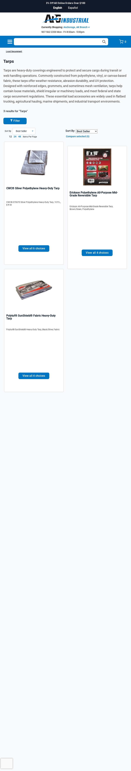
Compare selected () (77, 136)
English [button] (57, 7)
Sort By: (70, 130)
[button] (23, 131)
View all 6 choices (34, 248)
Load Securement (14, 51)
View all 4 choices (97, 252)
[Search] (104, 41)
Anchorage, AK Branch (75, 27)
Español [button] (73, 7)
